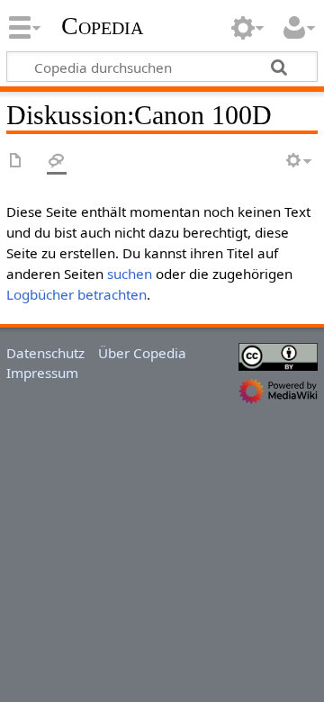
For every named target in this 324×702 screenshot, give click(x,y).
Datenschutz (45, 353)
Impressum (42, 373)
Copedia (102, 26)
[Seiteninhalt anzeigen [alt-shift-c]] (16, 161)
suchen (129, 274)
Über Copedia (142, 353)
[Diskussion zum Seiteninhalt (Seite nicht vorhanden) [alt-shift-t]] (57, 161)
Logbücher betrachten (76, 294)
